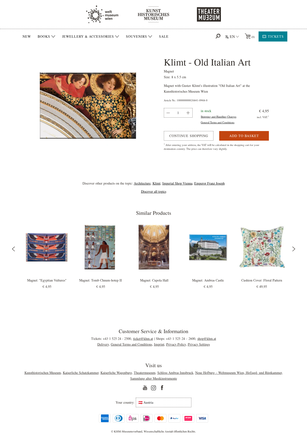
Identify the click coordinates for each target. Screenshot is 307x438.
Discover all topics (153, 191)
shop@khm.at (206, 338)
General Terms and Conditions (217, 122)
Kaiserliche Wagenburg (116, 372)
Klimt (156, 183)
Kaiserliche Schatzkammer (81, 372)
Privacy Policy (176, 344)
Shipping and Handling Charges (218, 116)
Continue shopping (188, 135)
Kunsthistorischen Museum (42, 372)
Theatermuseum (144, 372)
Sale (164, 36)
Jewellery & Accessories (88, 36)
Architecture (142, 183)
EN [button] (232, 36)
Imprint (159, 344)
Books (44, 36)
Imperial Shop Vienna (177, 183)
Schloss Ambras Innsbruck (175, 372)
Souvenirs (136, 36)
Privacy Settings (199, 344)
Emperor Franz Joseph (209, 183)
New (27, 36)
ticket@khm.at (143, 338)
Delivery (103, 344)
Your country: (125, 402)
